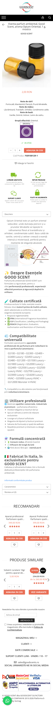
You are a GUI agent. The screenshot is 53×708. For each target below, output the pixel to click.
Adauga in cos (34, 150)
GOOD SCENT (26, 33)
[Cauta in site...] (49, 18)
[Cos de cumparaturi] (43, 18)
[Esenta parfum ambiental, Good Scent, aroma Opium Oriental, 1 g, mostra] (26, 63)
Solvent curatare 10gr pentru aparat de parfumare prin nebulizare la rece (14, 571)
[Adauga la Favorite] (14, 544)
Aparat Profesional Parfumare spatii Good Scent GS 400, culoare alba (38, 518)
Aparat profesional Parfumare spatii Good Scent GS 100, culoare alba (14, 518)
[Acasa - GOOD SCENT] (26, 7)
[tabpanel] (26, 63)
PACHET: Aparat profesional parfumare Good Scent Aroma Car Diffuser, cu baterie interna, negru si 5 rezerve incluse (38, 571)
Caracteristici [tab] (10, 486)
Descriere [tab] (9, 214)
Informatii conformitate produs (18, 480)
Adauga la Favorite (25, 163)
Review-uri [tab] (10, 492)
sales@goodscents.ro (28, 662)
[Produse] (4, 18)
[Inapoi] (2, 25)
